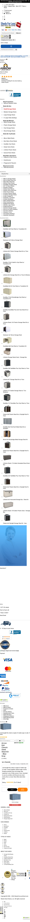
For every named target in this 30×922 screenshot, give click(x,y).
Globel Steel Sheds (9, 189)
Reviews (23, 56)
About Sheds (7, 707)
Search (19, 33)
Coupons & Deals (8, 709)
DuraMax (6, 827)
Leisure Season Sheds (10, 193)
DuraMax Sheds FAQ (8, 857)
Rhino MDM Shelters (9, 200)
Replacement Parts (9, 713)
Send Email (3, 615)
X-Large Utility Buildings (10, 118)
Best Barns (6, 826)
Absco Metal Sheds (9, 138)
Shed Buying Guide (9, 717)
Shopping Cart (7, 40)
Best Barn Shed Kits (9, 181)
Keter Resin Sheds (9, 192)
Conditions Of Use (8, 812)
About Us (8, 13)
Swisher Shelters (8, 211)
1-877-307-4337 (9, 4)
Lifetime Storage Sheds (10, 194)
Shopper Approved (8, 818)
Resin (5, 842)
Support (7, 12)
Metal (5, 839)
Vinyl (5, 843)
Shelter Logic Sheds (9, 205)
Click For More (4, 72)
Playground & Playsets (10, 163)
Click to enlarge (15, 802)
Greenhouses (7, 160)
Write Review (22, 790)
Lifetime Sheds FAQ (8, 858)
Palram (5, 833)
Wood (5, 845)
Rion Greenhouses (9, 202)
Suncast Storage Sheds (10, 208)
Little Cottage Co (8, 196)
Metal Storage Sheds (9, 122)
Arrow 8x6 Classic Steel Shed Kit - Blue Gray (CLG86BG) (14, 56)
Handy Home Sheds (9, 147)
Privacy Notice (8, 711)
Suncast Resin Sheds (9, 153)
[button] (1, 910)
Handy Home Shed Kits (10, 190)
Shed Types (6, 861)
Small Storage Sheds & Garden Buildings (13, 55)
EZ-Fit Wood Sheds (9, 186)
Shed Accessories (9, 167)
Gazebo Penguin (8, 187)
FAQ (5, 710)
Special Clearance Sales (10, 103)
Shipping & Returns (9, 716)
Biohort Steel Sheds (9, 183)
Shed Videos (7, 863)
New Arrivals (6, 846)
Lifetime (5, 832)
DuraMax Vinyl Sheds (9, 144)
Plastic (5, 840)
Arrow (5, 824)
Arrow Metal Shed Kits (10, 180)
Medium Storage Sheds (10, 112)
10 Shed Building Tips (8, 864)
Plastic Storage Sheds (10, 125)
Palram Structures (8, 199)
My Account (8, 10)
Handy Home (7, 830)
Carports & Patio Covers (10, 157)
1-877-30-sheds (4, 607)
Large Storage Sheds (9, 115)
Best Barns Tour (7, 860)
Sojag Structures (8, 206)
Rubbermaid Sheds (9, 203)
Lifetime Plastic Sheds (10, 150)
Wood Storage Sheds (9, 131)
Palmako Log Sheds (9, 197)
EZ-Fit (5, 829)
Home (2, 55)
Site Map (6, 719)
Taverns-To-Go (8, 212)
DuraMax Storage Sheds (10, 184)
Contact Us (6, 814)
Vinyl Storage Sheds (9, 128)
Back (12, 789)
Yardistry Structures (9, 215)
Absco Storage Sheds (10, 178)
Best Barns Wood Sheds (10, 141)
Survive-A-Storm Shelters (11, 209)
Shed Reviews (8, 714)
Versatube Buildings (9, 213)
